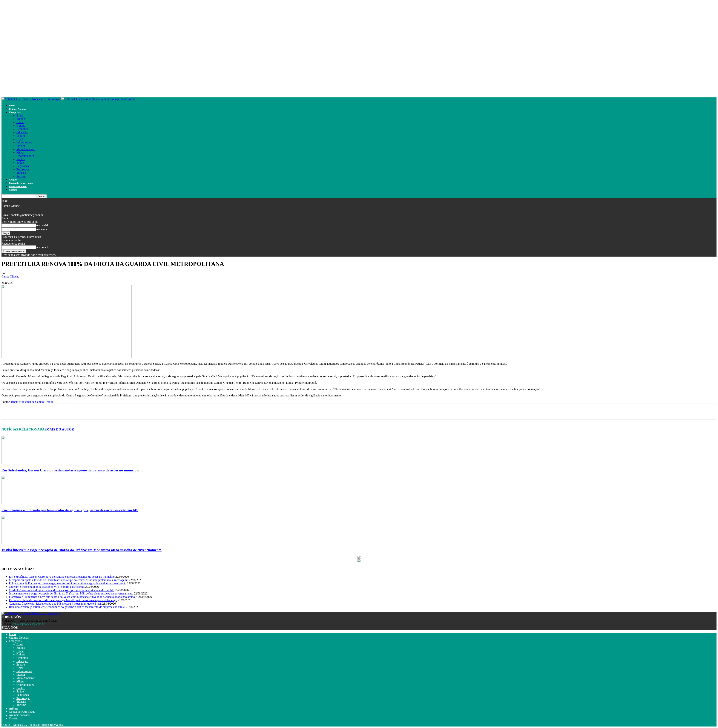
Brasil (19, 115)
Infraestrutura (24, 142)
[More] (123, 412)
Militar (20, 152)
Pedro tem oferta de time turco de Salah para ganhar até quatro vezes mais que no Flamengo (63, 600)
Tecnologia (23, 169)
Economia (22, 129)
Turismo (21, 176)
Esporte (20, 135)
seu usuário (42, 225)
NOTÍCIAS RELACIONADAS (23, 429)
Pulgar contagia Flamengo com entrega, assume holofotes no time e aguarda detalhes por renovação (67, 583)
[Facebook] (43, 411)
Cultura (20, 125)
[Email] (96, 411)
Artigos (13, 179)
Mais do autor (60, 429)
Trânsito (21, 172)
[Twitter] (56, 411)
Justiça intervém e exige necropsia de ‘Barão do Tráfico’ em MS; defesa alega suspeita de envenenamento (81, 550)
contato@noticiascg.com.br (27, 215)
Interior (20, 145)
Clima (20, 122)
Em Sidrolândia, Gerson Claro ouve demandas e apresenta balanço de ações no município (70, 470)
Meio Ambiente (25, 149)
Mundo (20, 118)
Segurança (22, 166)
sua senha (41, 229)
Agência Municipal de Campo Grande (30, 401)
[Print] (110, 411)
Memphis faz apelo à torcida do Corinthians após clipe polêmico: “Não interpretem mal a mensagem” (68, 580)
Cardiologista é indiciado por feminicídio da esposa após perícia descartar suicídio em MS (69, 510)
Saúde (20, 162)
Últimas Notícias (17, 109)
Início (12, 105)
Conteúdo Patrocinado (21, 183)
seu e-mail (42, 247)
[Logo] (31, 99)
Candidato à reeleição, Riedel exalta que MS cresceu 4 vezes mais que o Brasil (55, 603)
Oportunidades (25, 155)
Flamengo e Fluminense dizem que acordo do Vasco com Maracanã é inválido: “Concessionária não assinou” (73, 596)
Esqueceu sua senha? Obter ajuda (21, 236)
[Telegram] (83, 411)
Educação (22, 132)
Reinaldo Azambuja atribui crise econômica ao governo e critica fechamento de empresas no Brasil (67, 607)
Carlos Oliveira (10, 276)
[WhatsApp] (70, 411)
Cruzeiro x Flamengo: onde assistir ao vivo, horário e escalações (47, 586)
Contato (13, 189)
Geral (19, 139)
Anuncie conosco (18, 186)
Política (20, 159)
